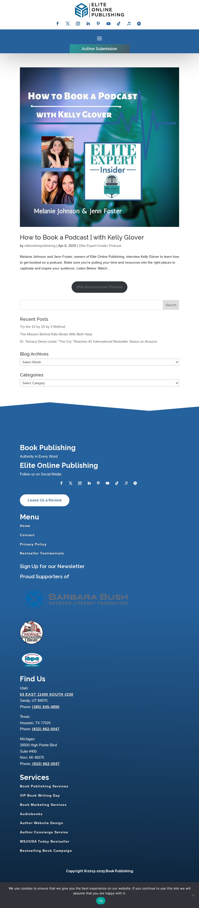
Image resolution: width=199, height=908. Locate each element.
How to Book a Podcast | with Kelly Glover (82, 237)
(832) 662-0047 (45, 729)
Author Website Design (41, 823)
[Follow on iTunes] (129, 23)
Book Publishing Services (44, 786)
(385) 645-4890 (45, 707)
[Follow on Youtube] (108, 23)
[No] (193, 895)
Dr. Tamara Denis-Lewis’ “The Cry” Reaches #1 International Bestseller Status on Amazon (88, 341)
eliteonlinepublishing (40, 246)
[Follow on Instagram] (78, 23)
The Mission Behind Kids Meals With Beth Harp (56, 334)
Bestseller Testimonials (42, 553)
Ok (101, 901)
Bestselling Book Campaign (46, 851)
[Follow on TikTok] (119, 23)
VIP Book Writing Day (40, 795)
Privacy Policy (33, 544)
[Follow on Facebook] (57, 23)
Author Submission (99, 48)
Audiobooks (31, 814)
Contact (27, 535)
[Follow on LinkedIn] (88, 23)
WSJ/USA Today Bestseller (44, 841)
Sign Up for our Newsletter (52, 566)
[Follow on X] (68, 23)
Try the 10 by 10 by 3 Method (42, 327)
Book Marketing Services (43, 805)
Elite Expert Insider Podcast (100, 246)
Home (25, 526)
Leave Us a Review (45, 500)
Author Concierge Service (44, 832)
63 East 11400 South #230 (46, 694)
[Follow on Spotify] (139, 23)
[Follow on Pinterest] (98, 23)
